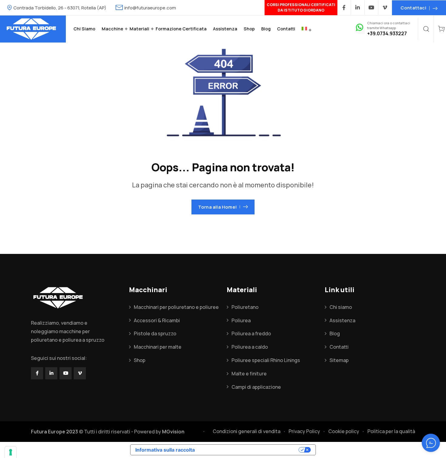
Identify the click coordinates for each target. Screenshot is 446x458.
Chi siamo (84, 29)
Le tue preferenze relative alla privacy (250, 450)
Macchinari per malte (157, 347)
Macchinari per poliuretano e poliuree (176, 307)
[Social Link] (344, 7)
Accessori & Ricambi (157, 320)
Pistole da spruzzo (155, 333)
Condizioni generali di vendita (246, 431)
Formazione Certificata (181, 29)
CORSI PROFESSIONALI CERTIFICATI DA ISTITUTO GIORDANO (301, 7)
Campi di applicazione (256, 387)
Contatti (286, 29)
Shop (249, 29)
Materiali (139, 29)
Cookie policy (343, 431)
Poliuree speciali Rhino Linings (265, 360)
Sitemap (339, 360)
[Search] (426, 29)
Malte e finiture (249, 373)
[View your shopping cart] (441, 29)
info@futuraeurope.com (150, 8)
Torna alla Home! (217, 207)
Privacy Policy (304, 431)
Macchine (112, 29)
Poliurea (241, 320)
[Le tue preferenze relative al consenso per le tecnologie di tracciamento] (10, 452)
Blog (266, 29)
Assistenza (225, 29)
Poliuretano (244, 307)
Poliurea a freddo (251, 333)
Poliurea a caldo (249, 347)
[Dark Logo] (33, 29)
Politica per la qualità (391, 431)
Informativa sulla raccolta (165, 450)
